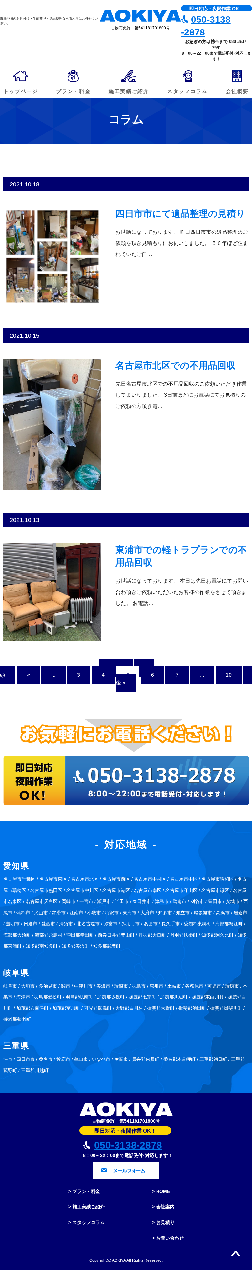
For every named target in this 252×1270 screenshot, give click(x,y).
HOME (163, 1191)
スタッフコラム (89, 1222)
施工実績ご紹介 (89, 1206)
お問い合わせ (170, 1237)
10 (229, 675)
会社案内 (165, 1206)
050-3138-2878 (128, 1145)
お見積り (165, 1222)
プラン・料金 (86, 1191)
